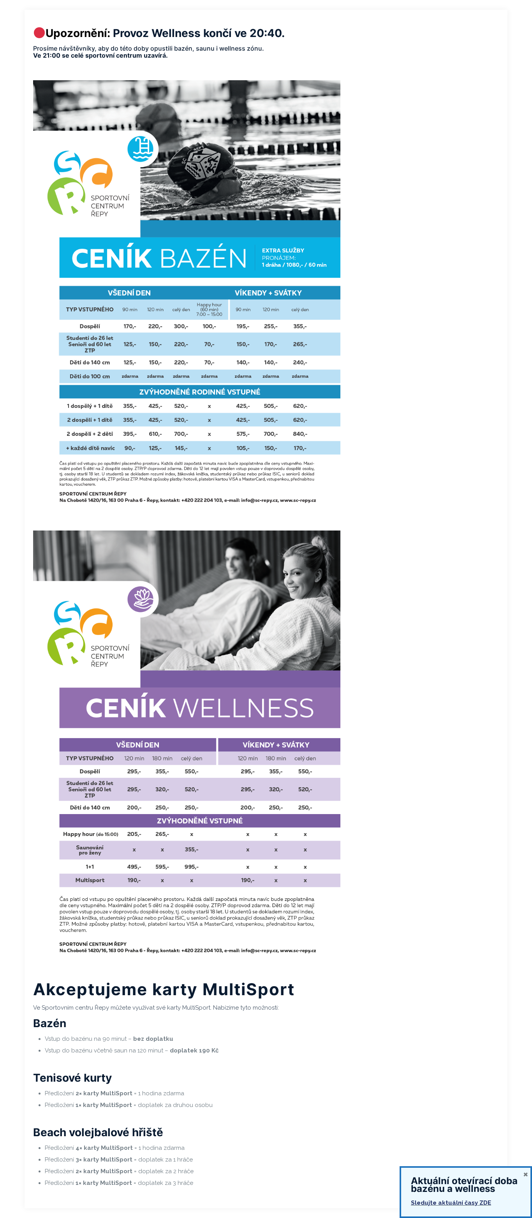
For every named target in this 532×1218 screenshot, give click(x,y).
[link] (186, 297)
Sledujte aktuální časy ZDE (451, 1202)
